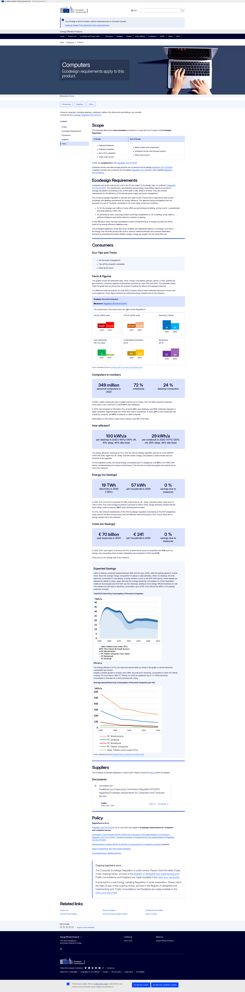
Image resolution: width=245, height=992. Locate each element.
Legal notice (128, 972)
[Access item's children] (101, 36)
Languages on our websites (90, 972)
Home (62, 36)
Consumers (109, 36)
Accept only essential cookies (165, 985)
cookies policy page (101, 984)
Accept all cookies (141, 985)
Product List (72, 36)
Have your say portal (168, 877)
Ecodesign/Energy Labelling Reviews (106, 853)
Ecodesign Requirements (71, 131)
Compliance (152, 36)
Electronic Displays (109, 910)
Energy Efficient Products (165, 941)
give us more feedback (86, 927)
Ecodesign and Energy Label (89, 36)
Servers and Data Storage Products (115, 914)
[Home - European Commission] (75, 9)
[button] (152, 804)
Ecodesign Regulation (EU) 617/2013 (86, 115)
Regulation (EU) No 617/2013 (103, 828)
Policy (91, 104)
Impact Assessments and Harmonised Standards (111, 849)
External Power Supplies (68, 914)
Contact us (111, 968)
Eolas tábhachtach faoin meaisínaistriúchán (94, 25)
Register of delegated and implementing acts (156, 873)
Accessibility (140, 972)
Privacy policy (116, 972)
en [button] (135, 10)
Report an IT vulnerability (68, 972)
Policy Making (140, 36)
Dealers (129, 36)
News (170, 36)
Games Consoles (151, 914)
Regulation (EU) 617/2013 (127, 163)
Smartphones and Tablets (154, 910)
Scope (64, 127)
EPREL (162, 36)
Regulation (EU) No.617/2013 (115, 304)
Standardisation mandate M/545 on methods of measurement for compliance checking (126, 844)
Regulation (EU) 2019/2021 (142, 170)
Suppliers (119, 36)
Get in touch (128, 941)
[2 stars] (62, 927)
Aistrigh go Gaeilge (71, 25)
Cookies (105, 972)
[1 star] (61, 927)
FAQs (178, 36)
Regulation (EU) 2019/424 (162, 167)
